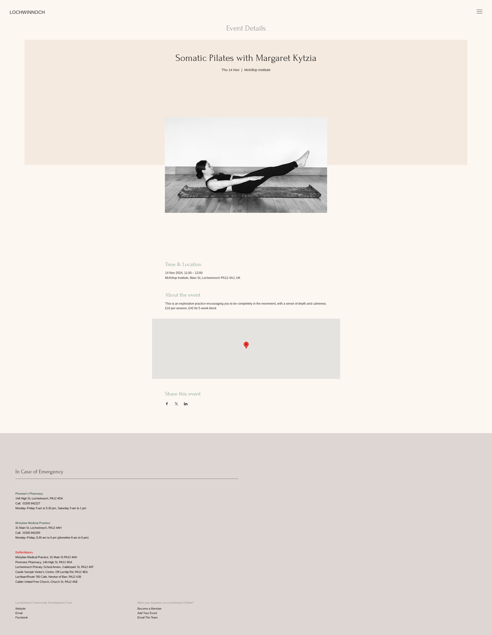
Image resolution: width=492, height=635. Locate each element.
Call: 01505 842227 (27, 503)
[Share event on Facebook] (167, 403)
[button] (479, 11)
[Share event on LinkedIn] (186, 403)
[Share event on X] (176, 403)
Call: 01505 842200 (27, 532)
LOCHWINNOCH (27, 12)
